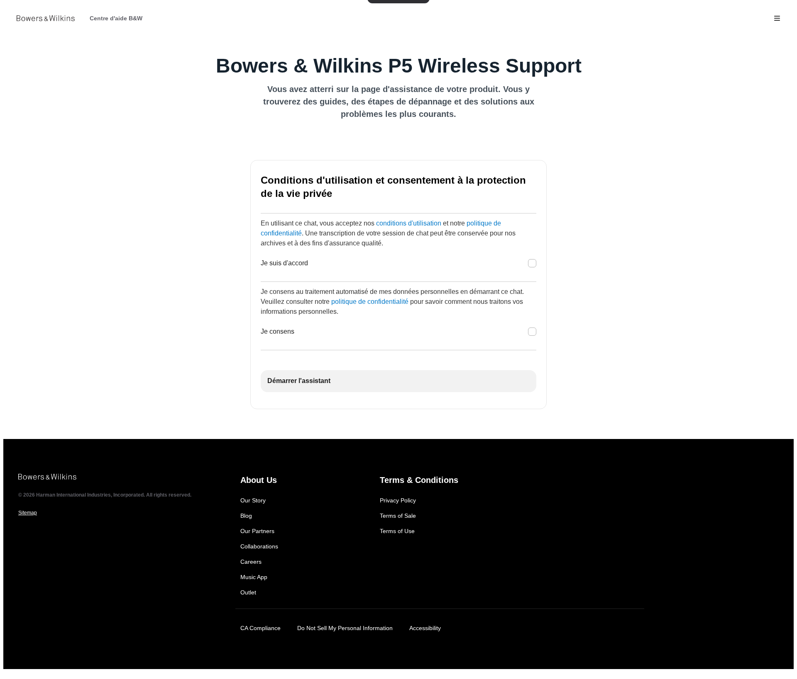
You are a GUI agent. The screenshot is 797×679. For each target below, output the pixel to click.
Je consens (277, 331)
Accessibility (425, 628)
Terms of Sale (398, 515)
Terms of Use (397, 531)
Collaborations (259, 546)
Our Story (253, 500)
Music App (253, 577)
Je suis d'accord (284, 263)
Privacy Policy (398, 500)
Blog (246, 515)
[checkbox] (532, 263)
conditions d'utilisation (408, 223)
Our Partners (257, 531)
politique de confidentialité (369, 301)
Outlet (248, 592)
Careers (251, 561)
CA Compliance (260, 628)
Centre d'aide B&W (116, 18)
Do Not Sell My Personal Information (345, 628)
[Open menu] (777, 18)
